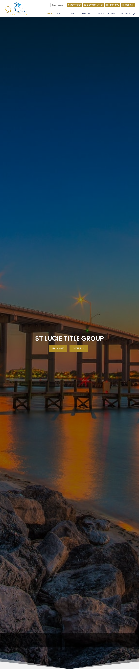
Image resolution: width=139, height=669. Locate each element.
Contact (100, 14)
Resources (72, 14)
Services (86, 14)
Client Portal (112, 5)
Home (49, 14)
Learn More (58, 348)
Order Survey (74, 5)
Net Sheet (112, 14)
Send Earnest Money (93, 5)
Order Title (125, 14)
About (58, 14)
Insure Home (127, 5)
